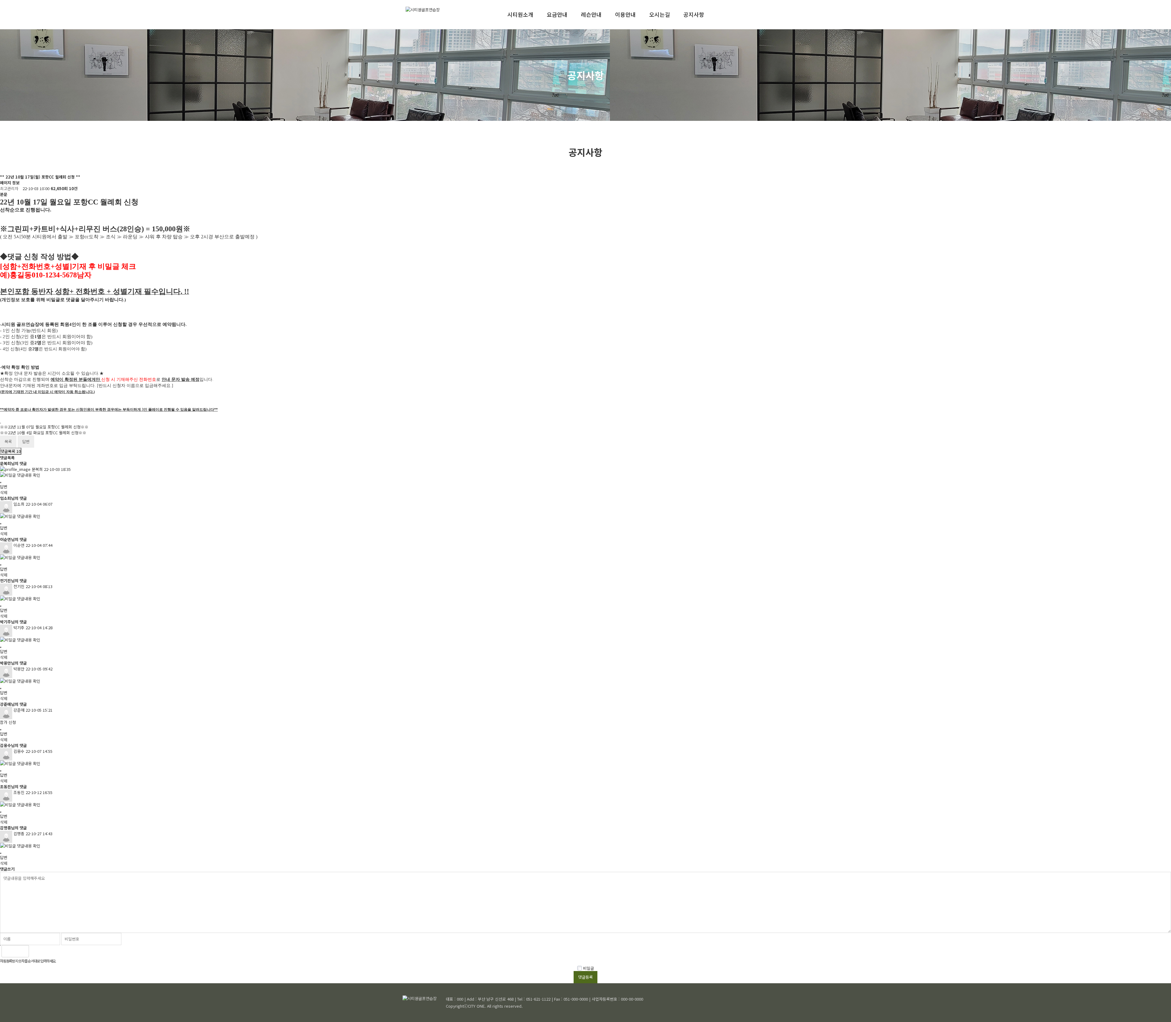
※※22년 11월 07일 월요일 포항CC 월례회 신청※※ (44, 427)
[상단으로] (1157, 1008)
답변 (26, 441)
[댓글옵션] (0, 482)
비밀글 (588, 968)
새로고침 (50, 951)
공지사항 (693, 14)
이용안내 (625, 14)
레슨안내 (591, 14)
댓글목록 (11, 451)
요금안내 (557, 14)
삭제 (3, 492)
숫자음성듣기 (36, 951)
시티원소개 (520, 14)
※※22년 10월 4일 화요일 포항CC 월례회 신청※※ (43, 432)
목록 (8, 441)
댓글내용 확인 (28, 475)
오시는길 (659, 14)
